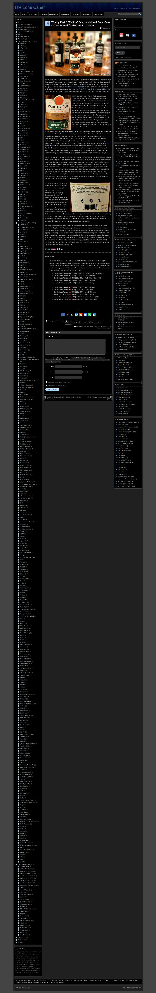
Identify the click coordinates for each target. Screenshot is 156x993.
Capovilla (22, 314)
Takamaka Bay (24, 786)
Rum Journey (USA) (123, 252)
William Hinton (24, 840)
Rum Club (23, 722)
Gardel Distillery (24, 444)
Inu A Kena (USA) (123, 439)
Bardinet (22, 267)
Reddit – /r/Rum (122, 399)
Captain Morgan (24, 319)
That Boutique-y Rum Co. (27, 800)
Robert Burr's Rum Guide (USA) (127, 404)
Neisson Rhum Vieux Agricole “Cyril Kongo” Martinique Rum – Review (129, 150)
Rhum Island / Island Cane (27, 703)
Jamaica (91, 321)
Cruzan (22, 368)
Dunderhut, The (122, 436)
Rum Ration (121, 302)
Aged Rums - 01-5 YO (73, 321)
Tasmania (22, 201)
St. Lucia (22, 189)
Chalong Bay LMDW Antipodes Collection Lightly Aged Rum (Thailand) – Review (62, 398)
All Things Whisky (123, 388)
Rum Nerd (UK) (122, 467)
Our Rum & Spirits (25, 659)
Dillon (21, 392)
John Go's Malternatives (124, 213)
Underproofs (23, 930)
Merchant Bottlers (25, 578)
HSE (21, 477)
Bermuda (22, 67)
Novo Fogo (23, 640)
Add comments (106, 28)
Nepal (21, 159)
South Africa (23, 182)
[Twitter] (127, 35)
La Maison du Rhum (25, 529)
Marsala (51, 145)
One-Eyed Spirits (25, 656)
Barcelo (22, 265)
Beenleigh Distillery (25, 270)
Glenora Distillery (25, 446)
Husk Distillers (24, 479)
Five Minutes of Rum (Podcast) (126, 337)
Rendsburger (23, 696)
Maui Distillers (24, 571)
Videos (20, 942)
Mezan (22, 581)
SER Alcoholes (24, 755)
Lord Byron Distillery (25, 552)
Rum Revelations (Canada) (125, 304)
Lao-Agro (22, 536)
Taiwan (22, 199)
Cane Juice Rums (25, 894)
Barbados (22, 62)
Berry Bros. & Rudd (25, 279)
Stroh (21, 779)
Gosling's (22, 451)
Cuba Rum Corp (24, 371)
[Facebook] (133, 35)
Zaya (21, 859)
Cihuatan (22, 347)
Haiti (21, 123)
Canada (22, 78)
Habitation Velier (24, 456)
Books (19, 22)
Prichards (22, 680)
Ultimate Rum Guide (123, 411)
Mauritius (22, 152)
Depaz (22, 382)
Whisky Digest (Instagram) (125, 483)
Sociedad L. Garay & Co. (27, 765)
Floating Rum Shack (123, 283)
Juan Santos (23, 505)
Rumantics (121, 472)
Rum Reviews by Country (25, 41)
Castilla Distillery (24, 331)
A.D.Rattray (23, 229)
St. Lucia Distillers (25, 772)
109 (102, 105)
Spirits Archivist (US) (123, 264)
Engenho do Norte (25, 425)
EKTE (21, 416)
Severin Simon (24, 758)
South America (24, 185)
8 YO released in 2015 (98, 89)
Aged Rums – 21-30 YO (26, 880)
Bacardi (22, 258)
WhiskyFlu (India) (123, 232)
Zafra (21, 857)
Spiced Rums (23, 925)
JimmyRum (23, 500)
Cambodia (23, 76)
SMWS (22, 762)
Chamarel (22, 340)
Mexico (22, 154)
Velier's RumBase (123, 414)
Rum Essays (33, 14)
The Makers (75, 14)
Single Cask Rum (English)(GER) (127, 261)
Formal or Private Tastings (25, 29)
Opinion (24, 14)
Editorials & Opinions (24, 25)
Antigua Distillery (25, 248)
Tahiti (21, 196)
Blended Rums (24, 890)
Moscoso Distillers (25, 604)
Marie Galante (24, 147)
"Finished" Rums (24, 866)
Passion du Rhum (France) (125, 443)
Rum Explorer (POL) (123, 372)
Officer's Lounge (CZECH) (125, 367)
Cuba (21, 93)
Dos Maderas (23, 406)
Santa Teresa (23, 748)
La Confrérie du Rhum (26, 522)
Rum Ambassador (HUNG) (125, 370)
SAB (21, 729)
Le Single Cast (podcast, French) (127, 340)
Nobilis (22, 635)
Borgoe (22, 296)
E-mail (52, 372)
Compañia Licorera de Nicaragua (29, 359)
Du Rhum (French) (123, 434)
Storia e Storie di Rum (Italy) (126, 476)
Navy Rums (23, 913)
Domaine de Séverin (26, 399)
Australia (22, 57)
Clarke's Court (24, 350)
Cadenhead (23, 312)
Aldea (21, 239)
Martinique (23, 149)
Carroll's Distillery (25, 324)
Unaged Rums (24, 928)
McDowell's (23, 574)
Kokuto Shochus (24, 911)
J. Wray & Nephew (25, 498)
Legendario (23, 541)
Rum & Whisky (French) (124, 250)
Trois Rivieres (24, 814)
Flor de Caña (23, 434)
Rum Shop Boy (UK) (123, 257)
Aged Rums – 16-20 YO (26, 878)
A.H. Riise (22, 232)
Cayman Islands (24, 85)
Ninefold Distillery (25, 633)
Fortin (21, 439)
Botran (22, 298)
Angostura (23, 246)
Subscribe (120, 52)
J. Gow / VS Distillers (26, 496)
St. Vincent (23, 192)
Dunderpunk (121, 360)
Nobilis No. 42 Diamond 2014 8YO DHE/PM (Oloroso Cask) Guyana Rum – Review (129, 122)
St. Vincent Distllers (25, 777)
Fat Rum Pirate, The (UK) (125, 211)
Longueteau (23, 550)
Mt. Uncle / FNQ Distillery (27, 609)
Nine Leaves (23, 630)
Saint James (23, 736)
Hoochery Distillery (25, 475)
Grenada (22, 114)
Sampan (22, 741)
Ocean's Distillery (25, 644)
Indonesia (22, 130)
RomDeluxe (23, 713)
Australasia (23, 55)
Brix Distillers (23, 303)
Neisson (22, 623)
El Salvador (23, 104)
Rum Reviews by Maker (82, 322)
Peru (21, 171)
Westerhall (23, 833)
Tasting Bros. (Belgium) (124, 266)
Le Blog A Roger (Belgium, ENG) (127, 215)
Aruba (21, 50)
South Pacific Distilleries (27, 767)
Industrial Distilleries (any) (27, 484)
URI (53, 377)
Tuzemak (22, 817)
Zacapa (22, 854)
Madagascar (23, 142)
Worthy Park (107, 328)
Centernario (23, 336)
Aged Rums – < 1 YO (26, 869)
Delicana (22, 378)
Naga (21, 621)
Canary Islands (24, 81)
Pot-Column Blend (25, 920)
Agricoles (22, 887)
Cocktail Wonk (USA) (124, 276)
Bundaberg (23, 307)
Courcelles (23, 366)
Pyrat (21, 687)
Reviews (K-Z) (64, 14)
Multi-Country (23, 156)
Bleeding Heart (24, 291)
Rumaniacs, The (122, 469)
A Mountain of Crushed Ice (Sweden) (128, 422)
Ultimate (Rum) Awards (124, 409)
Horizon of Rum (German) (125, 362)
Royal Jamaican (24, 718)
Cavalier (22, 333)
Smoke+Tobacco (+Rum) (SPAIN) (127, 229)
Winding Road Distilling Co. (28, 845)
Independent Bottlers (26, 482)
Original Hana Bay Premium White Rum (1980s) (99, 398)
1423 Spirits (23, 225)
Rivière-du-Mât (24, 710)
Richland (22, 706)
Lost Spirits (23, 555)
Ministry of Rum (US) (123, 247)
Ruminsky (55, 321)
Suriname (22, 194)
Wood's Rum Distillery (26, 850)
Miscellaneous (22, 36)
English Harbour (24, 427)
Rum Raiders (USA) (123, 374)
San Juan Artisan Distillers (27, 743)
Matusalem (23, 569)
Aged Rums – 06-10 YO (26, 873)
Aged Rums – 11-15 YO (26, 876)
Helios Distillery (24, 467)
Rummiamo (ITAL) (123, 307)
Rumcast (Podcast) (123, 349)
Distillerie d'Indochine (26, 397)
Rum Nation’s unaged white (74, 87)
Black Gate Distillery (25, 286)
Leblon (22, 538)
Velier (21, 826)
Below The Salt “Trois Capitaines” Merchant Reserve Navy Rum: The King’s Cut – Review (127, 133)
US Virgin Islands (25, 213)
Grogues (22, 906)
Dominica (22, 97)
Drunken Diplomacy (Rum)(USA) (127, 432)
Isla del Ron (23, 491)
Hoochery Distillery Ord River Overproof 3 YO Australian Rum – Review (129, 157)
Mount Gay (23, 607)
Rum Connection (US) (124, 295)
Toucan (22, 807)
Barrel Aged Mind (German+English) (128, 427)
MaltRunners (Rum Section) (126, 222)
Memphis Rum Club (123, 365)
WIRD (21, 847)
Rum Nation (23, 725)
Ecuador (22, 102)
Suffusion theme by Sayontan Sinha (132, 987)
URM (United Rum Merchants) (28, 821)
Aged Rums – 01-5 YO (26, 871)
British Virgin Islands (26, 71)
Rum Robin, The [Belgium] (125, 254)
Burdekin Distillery (25, 310)
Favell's (22, 432)
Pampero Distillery (25, 663)
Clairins (22, 897)
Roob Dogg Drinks (123, 448)
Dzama (22, 413)
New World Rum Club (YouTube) (127, 342)
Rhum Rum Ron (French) (125, 446)
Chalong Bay (23, 338)
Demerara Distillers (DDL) (27, 380)
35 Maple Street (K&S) (26, 227)
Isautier (22, 489)
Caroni (22, 321)
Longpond (23, 548)
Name (52, 366)
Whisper (22, 838)
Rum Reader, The (123, 406)
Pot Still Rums (97, 321)
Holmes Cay (23, 472)
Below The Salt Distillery (27, 274)
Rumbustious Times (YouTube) (126, 347)
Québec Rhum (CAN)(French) (126, 288)
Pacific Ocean (24, 163)
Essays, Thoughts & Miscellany (26, 27)
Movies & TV (21, 39)
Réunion (22, 178)
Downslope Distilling (26, 408)
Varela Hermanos (25, 824)
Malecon (22, 562)
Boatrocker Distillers (25, 293)
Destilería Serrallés (25, 387)
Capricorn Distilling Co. (26, 317)
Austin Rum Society (123, 424)
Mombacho (23, 592)
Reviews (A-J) (53, 14)
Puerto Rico (23, 175)
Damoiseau (23, 373)
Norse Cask (23, 637)
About (17, 14)
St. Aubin (22, 769)
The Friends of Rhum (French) (126, 481)
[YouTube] (121, 35)
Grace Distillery (24, 453)
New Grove (23, 626)
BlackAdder (23, 288)
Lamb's (22, 533)
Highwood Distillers (25, 470)
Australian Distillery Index (125, 392)
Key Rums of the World (24, 32)
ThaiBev (22, 798)
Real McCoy (23, 689)
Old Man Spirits (24, 649)
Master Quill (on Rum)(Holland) (127, 245)
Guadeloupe (23, 116)
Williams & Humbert (25, 843)
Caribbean (23, 83)
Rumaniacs (43, 14)
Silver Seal (23, 760)
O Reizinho (23, 642)
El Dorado (23, 420)
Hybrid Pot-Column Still (26, 909)
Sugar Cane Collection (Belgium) (127, 479)
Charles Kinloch (24, 345)
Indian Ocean (23, 128)
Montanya (22, 595)
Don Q (21, 401)
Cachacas (23, 892)
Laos (21, 140)
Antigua (22, 48)
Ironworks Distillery (25, 486)
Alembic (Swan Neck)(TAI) (125, 243)
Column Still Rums (25, 899)
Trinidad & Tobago (25, 206)
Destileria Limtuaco (25, 385)
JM (20, 503)
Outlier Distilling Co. (25, 661)
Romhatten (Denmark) (124, 290)
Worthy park (68, 324)
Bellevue (22, 272)
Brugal (22, 305)
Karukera (22, 510)
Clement (22, 352)
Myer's (21, 618)
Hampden (22, 460)
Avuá (21, 255)
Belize (21, 64)
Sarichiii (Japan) (122, 227)
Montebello (23, 597)
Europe (22, 107)
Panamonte (23, 666)
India (21, 126)
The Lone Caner (29, 7)
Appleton (22, 251)
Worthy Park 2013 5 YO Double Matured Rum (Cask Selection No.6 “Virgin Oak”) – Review (80, 23)
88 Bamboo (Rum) (123, 358)
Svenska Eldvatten (25, 784)
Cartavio (22, 326)
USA (21, 215)
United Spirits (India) (26, 819)
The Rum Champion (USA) (125, 379)
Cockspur (22, 355)
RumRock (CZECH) (123, 309)
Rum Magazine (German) (125, 300)
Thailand (22, 204)
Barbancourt (23, 263)
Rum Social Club (122, 259)
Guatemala (23, 119)
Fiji (20, 109)
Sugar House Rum (25, 781)
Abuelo (22, 236)
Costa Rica (23, 90)
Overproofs (23, 916)
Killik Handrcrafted (25, 515)
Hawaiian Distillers (25, 465)
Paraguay (22, 168)
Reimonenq (23, 692)
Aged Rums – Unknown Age (28, 885)
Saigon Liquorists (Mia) (26, 734)
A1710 (22, 234)
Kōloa (21, 517)
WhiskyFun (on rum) (123, 234)
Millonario (22, 585)
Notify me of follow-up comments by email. (60, 382)
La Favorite (23, 524)
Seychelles (23, 180)
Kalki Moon (23, 508)
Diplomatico (23, 394)
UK (21, 208)
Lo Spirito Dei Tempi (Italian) (126, 441)
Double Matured (84, 321)
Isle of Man (23, 133)
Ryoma (22, 727)
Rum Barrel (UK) (122, 225)
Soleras (22, 923)
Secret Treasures (25, 753)
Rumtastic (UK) (122, 474)
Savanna (22, 751)
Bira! (21, 284)
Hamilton (22, 458)
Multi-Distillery (24, 611)
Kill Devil (22, 512)
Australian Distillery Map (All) (126, 395)
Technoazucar (24, 793)
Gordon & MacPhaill (25, 449)
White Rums (23, 935)
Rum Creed (121, 453)
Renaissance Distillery (26, 694)
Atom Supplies (24, 253)
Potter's (22, 677)
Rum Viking (121, 377)
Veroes (22, 828)
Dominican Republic (26, 100)
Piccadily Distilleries (25, 668)
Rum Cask (23, 720)
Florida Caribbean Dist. (26, 437)
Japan (21, 137)
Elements (22, 423)
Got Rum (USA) (122, 286)
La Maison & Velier (25, 526)
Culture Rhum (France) (124, 281)
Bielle (21, 281)
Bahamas (22, 60)
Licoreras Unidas (25, 545)
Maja (21, 559)
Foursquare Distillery (26, 441)
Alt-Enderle (23, 241)
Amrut (21, 244)
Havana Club (23, 463)
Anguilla (22, 45)
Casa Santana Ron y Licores (28, 329)
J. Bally (22, 493)
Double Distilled (24, 902)
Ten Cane (22, 795)
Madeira (22, 145)
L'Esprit (22, 519)
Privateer (22, 682)
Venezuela (23, 218)
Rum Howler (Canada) (124, 460)
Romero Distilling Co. (26, 715)
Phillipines (23, 173)
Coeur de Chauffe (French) (125, 278)
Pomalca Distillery (25, 675)
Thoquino (22, 805)
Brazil (21, 69)
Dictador (22, 390)
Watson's (22, 831)
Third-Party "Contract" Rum (27, 802)
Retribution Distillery (25, 701)
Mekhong (22, 576)
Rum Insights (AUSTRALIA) (125, 462)
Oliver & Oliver (24, 654)
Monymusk (23, 600)
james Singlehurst (123, 148)
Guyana (22, 121)
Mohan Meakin (24, 590)
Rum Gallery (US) (123, 458)
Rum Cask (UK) (122, 293)
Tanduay (22, 788)
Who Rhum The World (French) (127, 486)
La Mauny (22, 531)
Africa (21, 43)
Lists (19, 34)
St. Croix (22, 187)
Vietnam (22, 220)
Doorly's (22, 404)
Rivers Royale (24, 708)
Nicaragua (23, 161)
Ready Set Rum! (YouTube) (125, 344)
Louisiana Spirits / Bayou (27, 557)
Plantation (23, 670)
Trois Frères (23, 812)
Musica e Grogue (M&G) (27, 616)
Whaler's (22, 835)
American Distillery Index (125, 390)
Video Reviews (98, 14)
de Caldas (23, 375)
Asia (21, 53)
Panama (22, 166)
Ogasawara (23, 647)
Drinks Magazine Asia (124, 397)
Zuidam (22, 861)
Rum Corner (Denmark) (124, 450)
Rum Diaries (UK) (123, 455)
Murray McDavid (24, 614)
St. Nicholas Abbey (25, 774)
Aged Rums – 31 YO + (26, 883)
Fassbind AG (23, 430)
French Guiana (24, 112)
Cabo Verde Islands (25, 74)
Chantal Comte (24, 343)
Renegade (23, 699)
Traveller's (23, 810)
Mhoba (22, 583)
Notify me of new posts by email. (57, 385)
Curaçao (22, 95)
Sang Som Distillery (25, 746)
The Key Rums (86, 14)
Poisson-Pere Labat (25, 673)
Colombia (22, 88)
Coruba (22, 364)
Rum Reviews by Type (95, 322)
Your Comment (53, 337)
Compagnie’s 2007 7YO (80, 89)
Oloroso (107, 143)
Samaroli (22, 739)
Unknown (22, 211)
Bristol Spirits (23, 300)
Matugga (22, 567)
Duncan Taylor (24, 411)
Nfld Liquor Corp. (25, 628)
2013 (84, 326)
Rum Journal (121, 297)
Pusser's (22, 684)
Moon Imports (24, 602)
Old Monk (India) (24, 651)
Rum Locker (121, 465)
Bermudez (23, 277)
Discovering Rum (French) (125, 429)
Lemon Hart (23, 543)
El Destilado (23, 418)
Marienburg (23, 564)
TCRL (21, 791)
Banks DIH (23, 260)
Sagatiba (22, 732)
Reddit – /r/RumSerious (124, 402)
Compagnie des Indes (26, 357)
